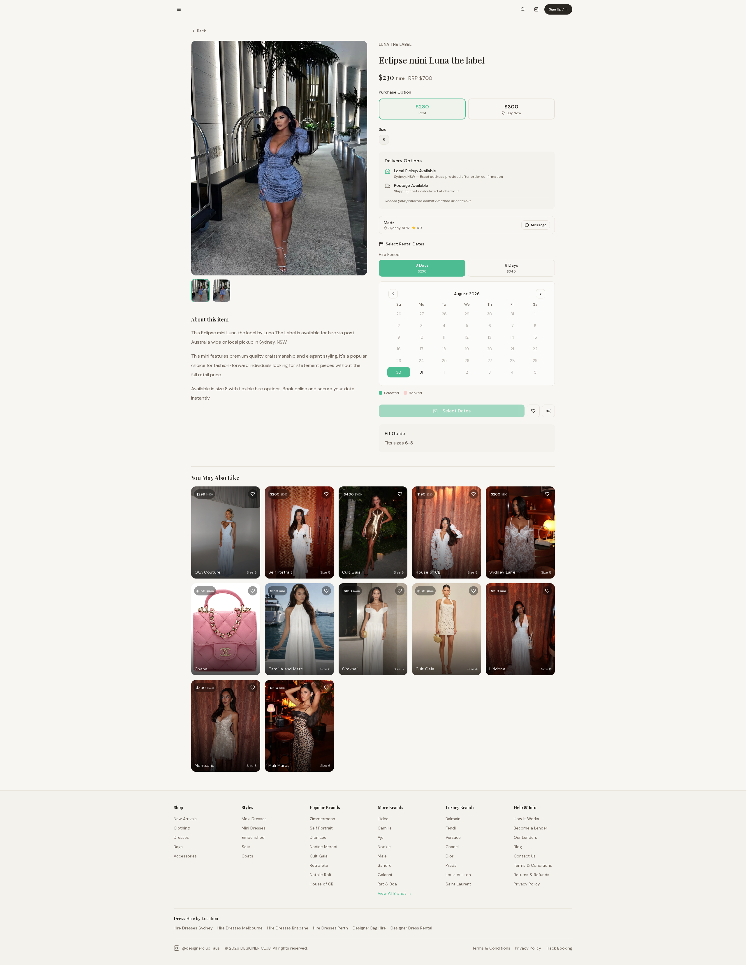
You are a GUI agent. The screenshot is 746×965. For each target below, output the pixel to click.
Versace (453, 837)
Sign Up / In (558, 9)
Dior (449, 856)
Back (201, 31)
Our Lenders (525, 837)
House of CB (321, 884)
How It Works (526, 818)
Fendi (451, 828)
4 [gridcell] (512, 372)
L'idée (383, 818)
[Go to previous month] (393, 293)
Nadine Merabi (323, 846)
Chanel (452, 846)
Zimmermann (322, 818)
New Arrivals (185, 818)
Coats (247, 856)
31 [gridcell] (421, 372)
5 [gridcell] (535, 372)
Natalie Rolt (321, 874)
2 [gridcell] (467, 372)
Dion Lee (318, 837)
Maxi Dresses (254, 818)
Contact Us (525, 856)
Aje (380, 837)
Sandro (385, 865)
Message (539, 225)
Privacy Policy (527, 884)
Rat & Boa (387, 884)
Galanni (385, 874)
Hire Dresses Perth (330, 928)
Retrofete (319, 865)
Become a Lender (530, 828)
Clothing (182, 828)
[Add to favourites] (252, 494)
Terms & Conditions (533, 865)
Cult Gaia (319, 856)
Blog (518, 846)
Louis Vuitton (458, 874)
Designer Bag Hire (369, 928)
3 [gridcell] (489, 372)
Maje (382, 856)
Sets (246, 846)
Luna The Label (395, 44)
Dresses (181, 837)
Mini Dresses (253, 828)
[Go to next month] (540, 293)
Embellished (253, 837)
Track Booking (559, 948)
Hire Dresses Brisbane (287, 928)
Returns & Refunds (531, 874)
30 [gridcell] (398, 372)
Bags (178, 846)
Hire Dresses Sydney (193, 928)
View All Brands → (395, 893)
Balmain (453, 818)
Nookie (384, 846)
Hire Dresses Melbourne (240, 928)
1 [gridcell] (444, 372)
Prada (451, 865)
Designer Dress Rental (411, 928)
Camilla (385, 828)
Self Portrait (321, 828)
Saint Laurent (458, 884)
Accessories (185, 856)
